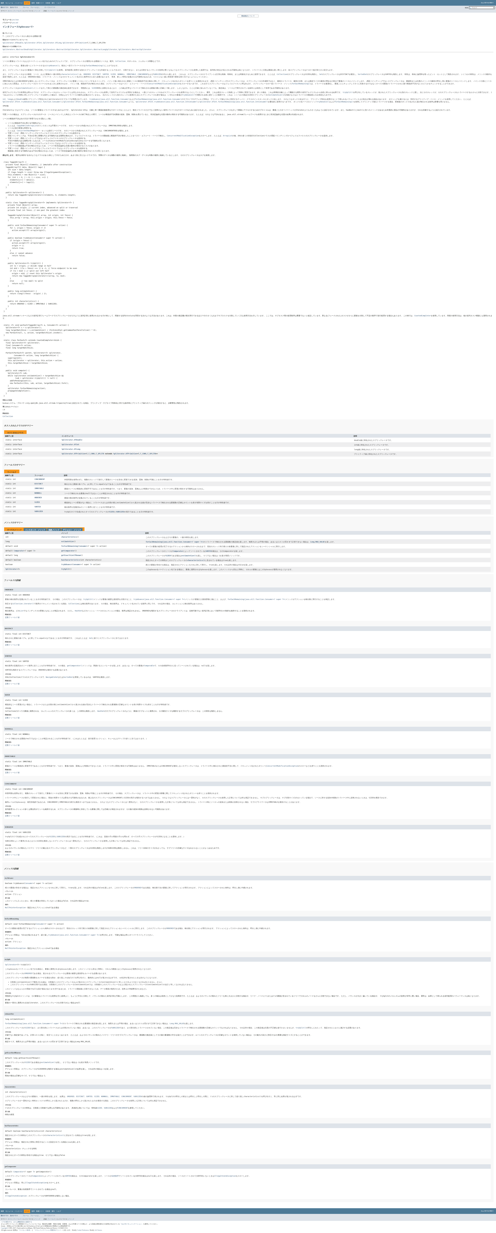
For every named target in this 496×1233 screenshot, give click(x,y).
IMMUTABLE (39, 488)
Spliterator (11, 569)
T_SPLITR (100, 454)
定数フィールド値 (12, 617)
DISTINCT (38, 484)
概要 (2, 3)
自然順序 (115, 1176)
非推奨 (47, 3)
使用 (33, 3)
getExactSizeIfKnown (71, 555)
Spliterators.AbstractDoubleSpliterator (22, 49)
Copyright (4, 1228)
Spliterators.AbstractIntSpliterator (61, 49)
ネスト (10, 11)
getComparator (68, 551)
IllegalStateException (16, 1196)
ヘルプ (58, 3)
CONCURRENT (39, 479)
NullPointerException (15, 908)
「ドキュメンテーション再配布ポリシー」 (48, 1230)
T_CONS (91, 454)
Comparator (19, 551)
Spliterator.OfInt (33, 43)
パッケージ (18, 3)
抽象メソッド (54, 530)
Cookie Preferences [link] (83, 1230)
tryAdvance (66, 564)
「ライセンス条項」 (25, 1230)
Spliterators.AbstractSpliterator (134, 49)
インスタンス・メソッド (35, 530)
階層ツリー (40, 3)
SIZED (37, 502)
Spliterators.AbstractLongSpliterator (98, 49)
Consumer (83, 546)
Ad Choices (98, 1230)
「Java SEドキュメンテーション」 (131, 1224)
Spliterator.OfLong (52, 43)
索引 (53, 3)
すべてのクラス (49, 7)
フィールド (17, 11)
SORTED (37, 507)
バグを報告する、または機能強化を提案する (16, 1222)
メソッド (37, 11)
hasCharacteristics (70, 560)
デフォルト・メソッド (72, 530)
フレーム (26, 7)
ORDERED (38, 498)
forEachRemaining (69, 546)
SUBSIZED (38, 511)
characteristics (69, 537)
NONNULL (38, 493)
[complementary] (83, 1230)
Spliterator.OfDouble (13, 43)
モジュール (9, 3)
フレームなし (35, 7)
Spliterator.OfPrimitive (74, 43)
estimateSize (67, 541)
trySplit (65, 569)
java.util (15, 23)
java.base (15, 20)
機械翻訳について (248, 16)
